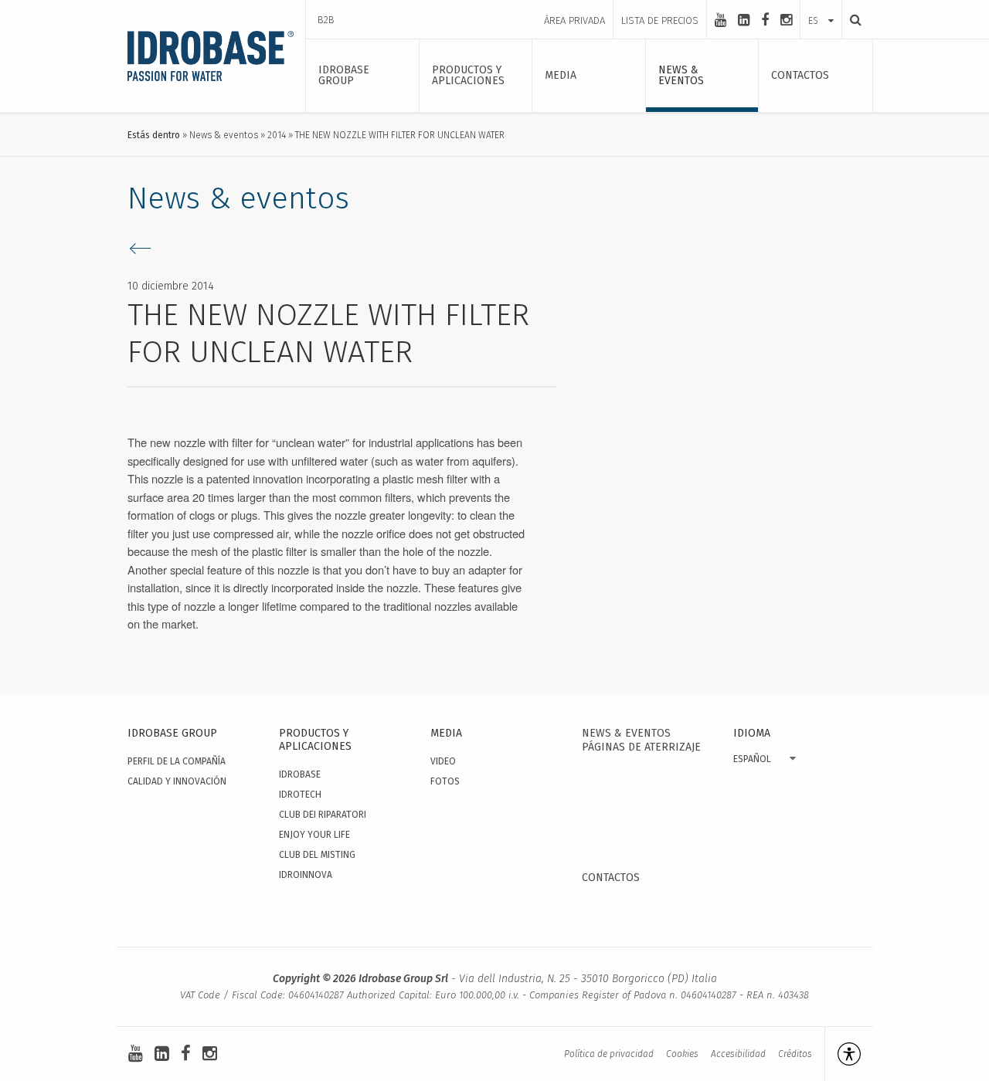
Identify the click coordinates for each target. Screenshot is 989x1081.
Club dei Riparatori (322, 814)
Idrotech (300, 794)
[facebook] (765, 20)
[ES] (821, 5)
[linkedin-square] (743, 20)
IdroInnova (305, 874)
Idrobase (300, 774)
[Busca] (851, 19)
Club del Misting (317, 854)
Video (443, 761)
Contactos (611, 877)
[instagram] (786, 20)
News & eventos (223, 135)
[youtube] (720, 20)
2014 (276, 135)
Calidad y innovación (176, 781)
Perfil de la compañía (176, 761)
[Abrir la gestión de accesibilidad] (842, 1054)
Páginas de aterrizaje (641, 747)
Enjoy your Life (314, 834)
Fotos (445, 781)
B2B (326, 19)
